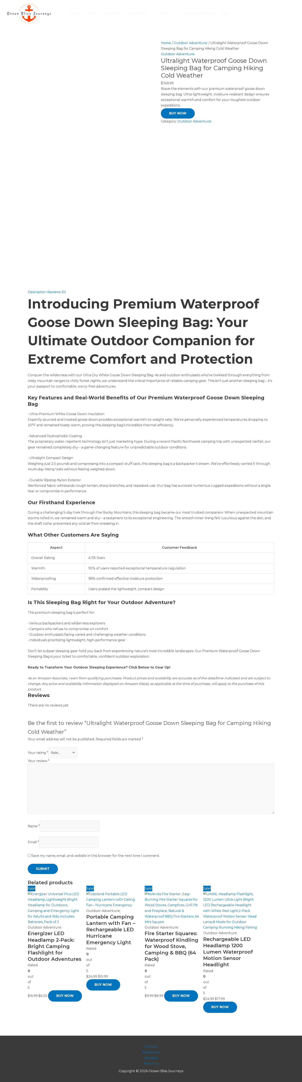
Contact (151, 1047)
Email (33, 842)
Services (151, 1058)
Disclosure (151, 1052)
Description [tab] (37, 292)
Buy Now (178, 113)
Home (166, 43)
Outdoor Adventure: (191, 43)
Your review (39, 761)
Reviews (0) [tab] (56, 292)
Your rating (38, 753)
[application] (149, 13)
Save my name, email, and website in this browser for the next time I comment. (95, 856)
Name (34, 826)
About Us (151, 1063)
